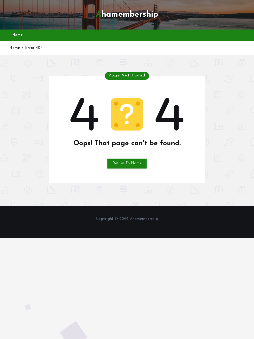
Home (17, 35)
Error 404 (34, 48)
